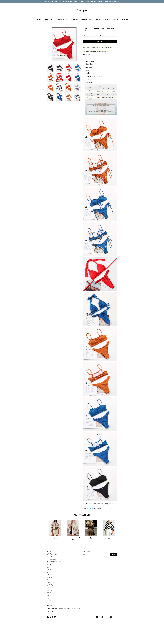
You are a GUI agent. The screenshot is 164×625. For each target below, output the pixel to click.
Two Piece (49, 600)
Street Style (49, 589)
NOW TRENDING (74, 19)
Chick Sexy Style (50, 585)
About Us (49, 551)
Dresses (48, 572)
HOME (36, 19)
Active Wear (49, 577)
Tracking (48, 566)
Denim (48, 579)
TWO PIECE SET (83, 19)
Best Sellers (49, 597)
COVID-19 (49, 569)
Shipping (49, 553)
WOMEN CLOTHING (60, 19)
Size (101, 35)
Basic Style (49, 606)
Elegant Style (50, 587)
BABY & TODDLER (106, 19)
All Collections (50, 603)
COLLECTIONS (46, 19)
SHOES (90, 19)
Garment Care (50, 571)
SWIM (67, 19)
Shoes (48, 593)
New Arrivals (49, 605)
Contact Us (49, 556)
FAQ (48, 567)
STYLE (52, 19)
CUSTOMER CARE (124, 19)
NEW (40, 19)
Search (48, 562)
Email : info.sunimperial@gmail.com (54, 561)
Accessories (49, 595)
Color (84, 35)
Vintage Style (50, 584)
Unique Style (49, 590)
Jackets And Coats (51, 582)
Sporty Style (49, 592)
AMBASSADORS (115, 19)
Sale (48, 602)
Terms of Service (50, 611)
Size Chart (49, 564)
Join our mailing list (86, 551)
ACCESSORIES (97, 19)
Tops (48, 574)
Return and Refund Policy (52, 554)
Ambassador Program (51, 559)
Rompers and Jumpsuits (52, 580)
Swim (48, 598)
